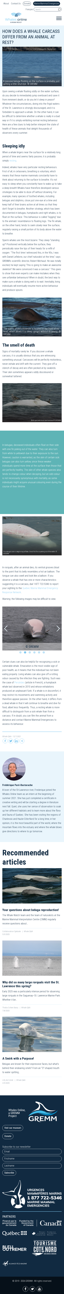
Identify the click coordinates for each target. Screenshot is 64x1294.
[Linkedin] (16, 740)
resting (12, 160)
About (6, 3)
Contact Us (16, 3)
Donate (27, 3)
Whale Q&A (6, 736)
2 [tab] (25, 653)
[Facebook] (5, 740)
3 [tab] (30, 653)
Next (58, 628)
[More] (21, 740)
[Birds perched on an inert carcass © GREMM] (32, 402)
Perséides (19, 682)
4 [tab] (35, 653)
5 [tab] (39, 653)
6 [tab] (44, 653)
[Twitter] (10, 740)
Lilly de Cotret (8, 1080)
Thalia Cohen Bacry (10, 1007)
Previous (5, 628)
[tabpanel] (32, 629)
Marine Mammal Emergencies (46, 3)
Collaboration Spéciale (11, 931)
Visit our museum (12, 1127)
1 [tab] (21, 653)
